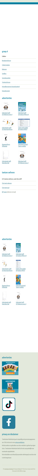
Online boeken (6, 65)
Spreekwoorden (6, 78)
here (25, 471)
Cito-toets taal (5, 188)
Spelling (4, 73)
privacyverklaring (19, 442)
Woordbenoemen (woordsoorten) (11, 86)
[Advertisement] (19, 28)
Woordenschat (6, 91)
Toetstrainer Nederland (8, 469)
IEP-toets (4, 192)
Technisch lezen (6, 82)
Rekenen (4, 69)
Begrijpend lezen (6, 60)
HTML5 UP (19, 469)
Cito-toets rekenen (7, 183)
